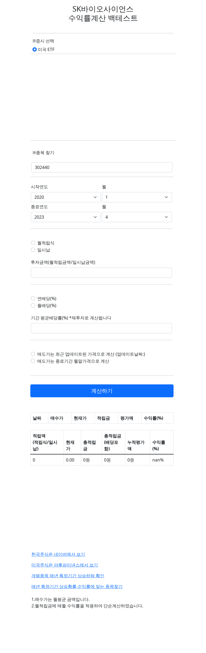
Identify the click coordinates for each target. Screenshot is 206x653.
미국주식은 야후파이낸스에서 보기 (64, 565)
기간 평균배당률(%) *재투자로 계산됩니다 (71, 318)
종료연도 (39, 207)
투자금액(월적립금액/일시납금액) (63, 262)
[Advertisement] (103, 97)
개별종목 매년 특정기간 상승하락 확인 (67, 576)
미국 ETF (46, 49)
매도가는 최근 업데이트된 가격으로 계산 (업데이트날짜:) (91, 354)
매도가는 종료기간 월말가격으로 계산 (73, 361)
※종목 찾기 (43, 153)
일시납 (43, 250)
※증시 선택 (43, 41)
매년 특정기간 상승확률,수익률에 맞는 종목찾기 (77, 586)
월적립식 (45, 243)
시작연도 (39, 187)
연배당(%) (46, 298)
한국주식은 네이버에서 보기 (58, 554)
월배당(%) (46, 305)
